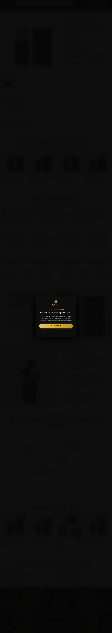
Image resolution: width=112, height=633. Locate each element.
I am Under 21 (56, 331)
